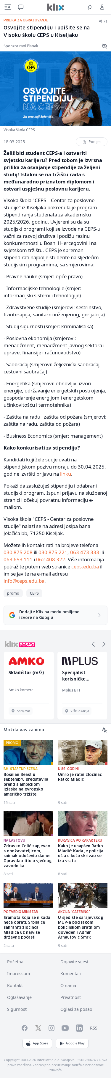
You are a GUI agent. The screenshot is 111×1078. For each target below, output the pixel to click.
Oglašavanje (19, 997)
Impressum (18, 973)
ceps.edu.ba (85, 566)
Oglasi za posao (76, 1009)
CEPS (34, 593)
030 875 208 (18, 552)
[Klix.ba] (55, 7)
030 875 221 (52, 552)
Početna (15, 961)
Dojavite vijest (74, 961)
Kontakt (15, 985)
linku (65, 473)
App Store (40, 1043)
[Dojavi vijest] (89, 7)
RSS (93, 1028)
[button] (93, 644)
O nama (68, 985)
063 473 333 (84, 552)
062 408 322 (50, 559)
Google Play (75, 1043)
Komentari (70, 973)
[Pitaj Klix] (20, 7)
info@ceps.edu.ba (24, 580)
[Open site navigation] (7, 7)
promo (13, 593)
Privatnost (70, 997)
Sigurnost (17, 1009)
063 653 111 (18, 559)
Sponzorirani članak (21, 45)
